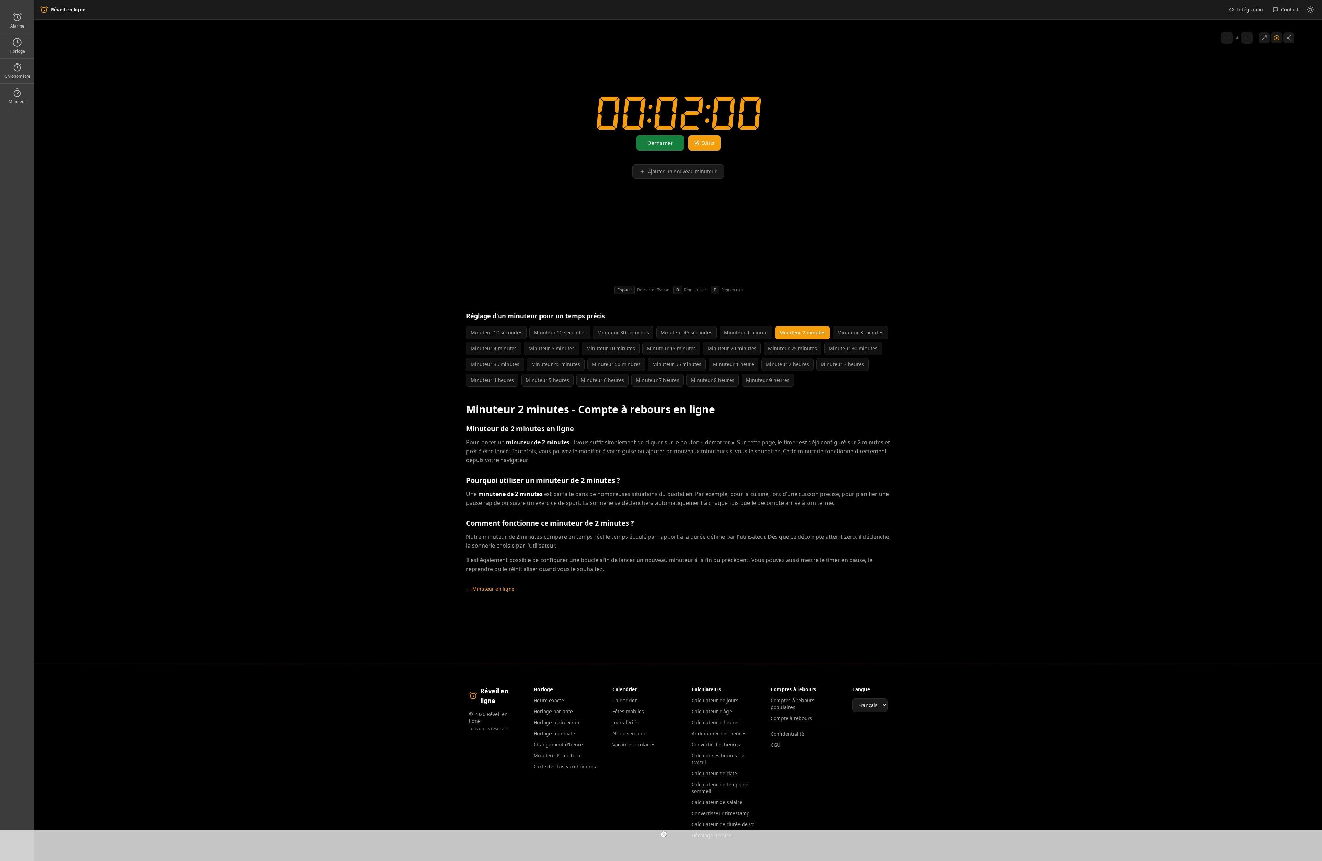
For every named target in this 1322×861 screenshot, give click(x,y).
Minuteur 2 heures (787, 364)
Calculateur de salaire (717, 802)
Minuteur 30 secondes (623, 332)
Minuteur (17, 101)
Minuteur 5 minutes (551, 348)
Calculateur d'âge (712, 711)
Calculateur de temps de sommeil (720, 788)
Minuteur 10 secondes (496, 332)
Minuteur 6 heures (602, 380)
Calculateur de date (714, 773)
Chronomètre (17, 76)
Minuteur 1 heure (733, 364)
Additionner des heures (719, 733)
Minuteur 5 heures (547, 380)
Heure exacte (549, 700)
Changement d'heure (558, 744)
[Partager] (1288, 37)
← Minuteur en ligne (490, 588)
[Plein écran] (1264, 37)
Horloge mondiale (554, 733)
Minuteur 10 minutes (610, 348)
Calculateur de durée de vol (724, 824)
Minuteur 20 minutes (731, 348)
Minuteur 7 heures (657, 380)
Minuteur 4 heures (492, 380)
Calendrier (624, 700)
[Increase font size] (1247, 38)
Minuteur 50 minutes (616, 364)
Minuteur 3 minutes (860, 332)
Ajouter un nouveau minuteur (682, 171)
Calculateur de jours (715, 700)
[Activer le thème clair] (1310, 9)
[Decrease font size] (1227, 38)
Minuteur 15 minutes (671, 348)
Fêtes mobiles (628, 711)
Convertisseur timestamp (721, 813)
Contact (1290, 9)
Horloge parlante (553, 711)
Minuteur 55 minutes (676, 364)
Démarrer (660, 143)
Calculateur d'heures (716, 722)
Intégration (1250, 9)
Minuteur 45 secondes (686, 332)
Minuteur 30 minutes (853, 348)
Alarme (17, 26)
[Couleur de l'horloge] (1276, 37)
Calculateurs (706, 689)
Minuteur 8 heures (712, 380)
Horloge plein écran (556, 722)
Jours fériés (625, 722)
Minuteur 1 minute (746, 332)
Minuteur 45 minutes (555, 364)
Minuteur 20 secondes (560, 332)
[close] (664, 834)
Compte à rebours (791, 718)
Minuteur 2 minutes (802, 332)
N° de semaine (629, 733)
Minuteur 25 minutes (792, 348)
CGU (775, 744)
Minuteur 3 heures (842, 364)
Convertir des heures (716, 744)
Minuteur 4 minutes (494, 348)
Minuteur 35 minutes (495, 364)
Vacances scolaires (633, 744)
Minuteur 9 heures (767, 380)
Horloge (17, 51)
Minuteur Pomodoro (557, 755)
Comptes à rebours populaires (792, 703)
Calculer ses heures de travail (718, 759)
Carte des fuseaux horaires (565, 766)
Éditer (708, 142)
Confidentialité (787, 733)
